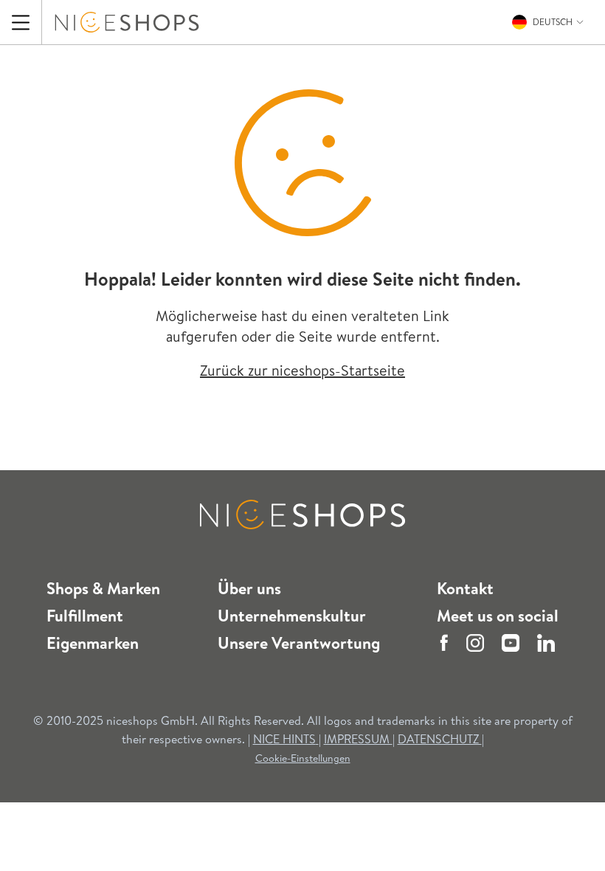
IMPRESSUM (358, 739)
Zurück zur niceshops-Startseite (302, 370)
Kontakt (465, 588)
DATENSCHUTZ (440, 739)
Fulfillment (84, 616)
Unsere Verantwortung (299, 643)
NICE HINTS (284, 739)
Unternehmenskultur (292, 616)
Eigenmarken (92, 643)
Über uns (249, 588)
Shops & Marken (103, 588)
